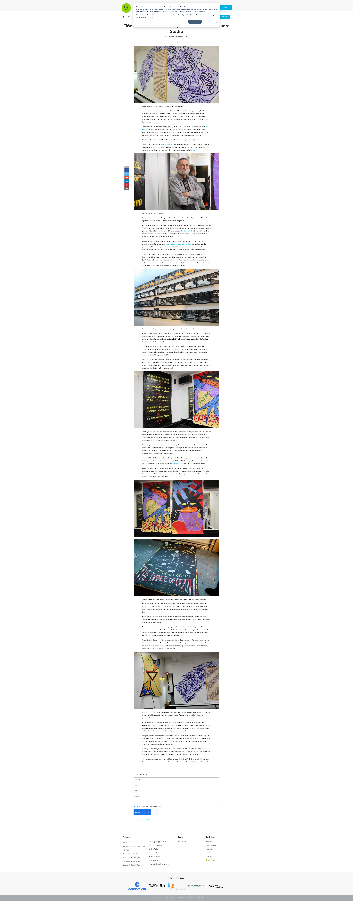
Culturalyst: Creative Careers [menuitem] (132, 865)
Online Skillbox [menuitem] (154, 849)
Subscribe (225, 17)
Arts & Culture (161, 43)
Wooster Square (182, 43)
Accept (195, 21)
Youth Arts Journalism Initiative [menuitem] (159, 864)
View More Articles (130, 17)
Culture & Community (141, 43)
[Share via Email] (126, 64)
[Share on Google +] (126, 53)
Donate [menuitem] (208, 853)
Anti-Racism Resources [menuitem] (130, 854)
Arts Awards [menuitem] (182, 842)
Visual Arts (171, 43)
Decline (210, 21)
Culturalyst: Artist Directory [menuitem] (131, 861)
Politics (152, 43)
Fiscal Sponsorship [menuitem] (155, 845)
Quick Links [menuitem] (210, 837)
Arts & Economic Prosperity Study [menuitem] (134, 846)
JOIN (225, 7)
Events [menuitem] (180, 837)
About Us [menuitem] (209, 842)
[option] (137, 886)
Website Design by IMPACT (195, 898)
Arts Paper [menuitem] (126, 850)
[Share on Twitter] (126, 49)
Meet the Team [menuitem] (211, 845)
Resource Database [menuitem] (155, 853)
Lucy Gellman (169, 36)
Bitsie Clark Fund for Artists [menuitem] (131, 857)
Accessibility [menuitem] (210, 849)
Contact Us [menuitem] (209, 857)
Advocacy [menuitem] (126, 842)
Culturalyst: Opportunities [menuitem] (157, 842)
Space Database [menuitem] (154, 857)
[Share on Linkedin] (126, 57)
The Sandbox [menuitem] (153, 860)
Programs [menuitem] (126, 837)
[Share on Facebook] (126, 46)
